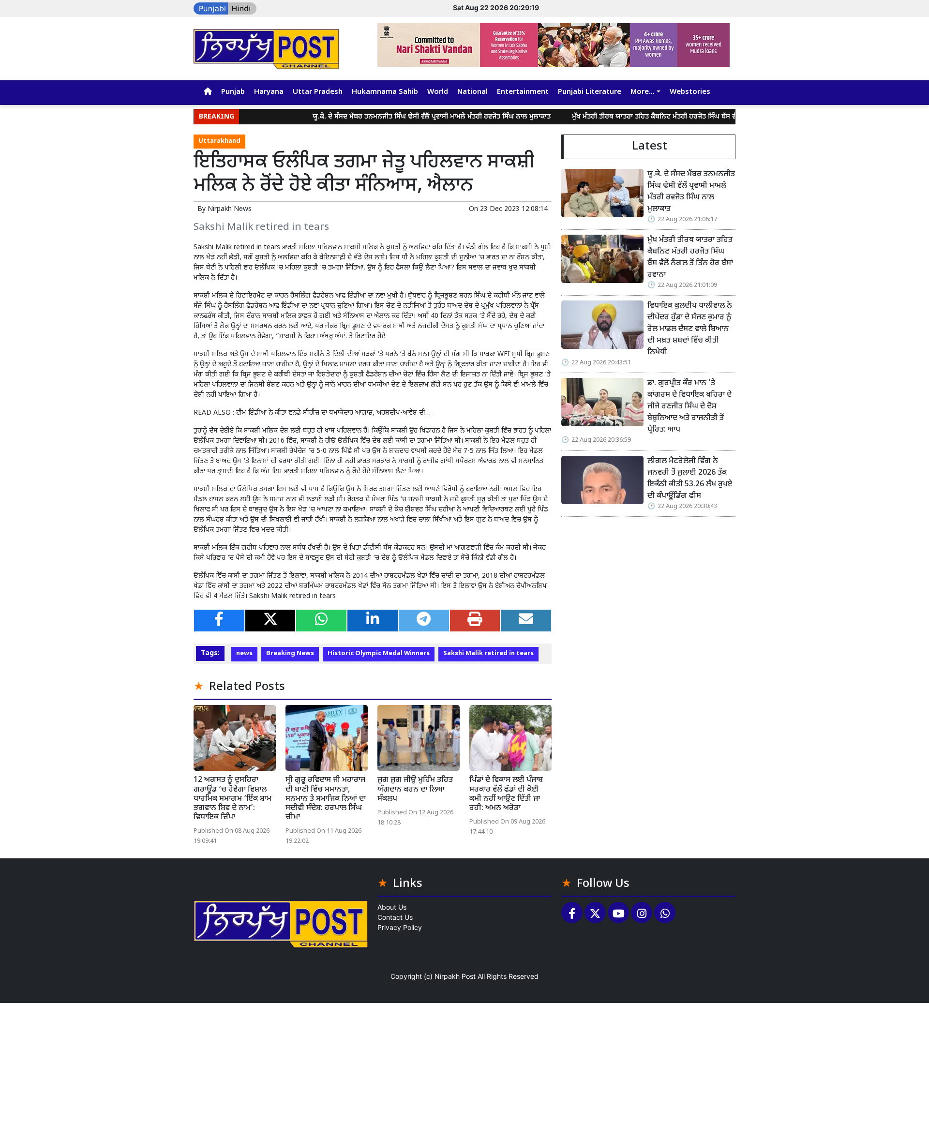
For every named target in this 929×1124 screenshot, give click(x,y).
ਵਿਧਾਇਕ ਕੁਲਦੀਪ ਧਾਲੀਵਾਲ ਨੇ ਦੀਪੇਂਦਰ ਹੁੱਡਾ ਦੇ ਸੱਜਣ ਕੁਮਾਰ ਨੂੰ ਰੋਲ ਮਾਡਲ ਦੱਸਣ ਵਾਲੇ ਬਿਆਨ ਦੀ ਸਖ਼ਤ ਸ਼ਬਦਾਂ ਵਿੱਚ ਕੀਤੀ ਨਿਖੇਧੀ (690, 329)
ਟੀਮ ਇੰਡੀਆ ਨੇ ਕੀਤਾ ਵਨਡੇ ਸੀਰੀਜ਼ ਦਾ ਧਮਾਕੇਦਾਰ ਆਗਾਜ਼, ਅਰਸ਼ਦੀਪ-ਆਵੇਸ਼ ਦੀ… (333, 413)
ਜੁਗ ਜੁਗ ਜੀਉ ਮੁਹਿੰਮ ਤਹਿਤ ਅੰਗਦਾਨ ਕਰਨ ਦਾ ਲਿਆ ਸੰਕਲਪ (415, 789)
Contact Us (395, 917)
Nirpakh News (230, 209)
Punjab (233, 92)
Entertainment (523, 92)
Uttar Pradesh (318, 92)
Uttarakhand (219, 141)
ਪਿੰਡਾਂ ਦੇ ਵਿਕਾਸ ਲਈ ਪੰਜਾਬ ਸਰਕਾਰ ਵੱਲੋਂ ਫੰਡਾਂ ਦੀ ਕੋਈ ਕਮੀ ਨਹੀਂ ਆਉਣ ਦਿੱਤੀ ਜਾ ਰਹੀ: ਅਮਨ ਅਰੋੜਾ (506, 794)
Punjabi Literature (589, 92)
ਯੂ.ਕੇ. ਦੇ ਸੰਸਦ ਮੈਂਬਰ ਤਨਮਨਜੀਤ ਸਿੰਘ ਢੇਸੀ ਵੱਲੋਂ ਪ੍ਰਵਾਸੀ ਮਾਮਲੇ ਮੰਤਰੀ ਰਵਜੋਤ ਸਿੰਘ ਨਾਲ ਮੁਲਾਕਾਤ (401, 116)
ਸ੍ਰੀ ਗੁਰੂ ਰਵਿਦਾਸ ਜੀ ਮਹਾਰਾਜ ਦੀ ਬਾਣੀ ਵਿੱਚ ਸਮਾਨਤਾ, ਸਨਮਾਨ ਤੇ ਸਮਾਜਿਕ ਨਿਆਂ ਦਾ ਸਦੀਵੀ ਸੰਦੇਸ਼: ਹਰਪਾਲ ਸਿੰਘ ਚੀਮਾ (325, 799)
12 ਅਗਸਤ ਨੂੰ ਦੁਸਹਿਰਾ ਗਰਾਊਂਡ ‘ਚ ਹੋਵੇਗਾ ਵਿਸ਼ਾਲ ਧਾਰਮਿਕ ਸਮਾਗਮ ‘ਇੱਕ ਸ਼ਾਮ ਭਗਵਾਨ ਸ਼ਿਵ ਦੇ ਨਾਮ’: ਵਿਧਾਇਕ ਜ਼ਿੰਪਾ (232, 799)
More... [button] (642, 92)
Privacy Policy (399, 927)
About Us (391, 907)
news (244, 654)
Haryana (269, 92)
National (472, 92)
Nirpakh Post (455, 976)
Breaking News (290, 654)
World (437, 92)
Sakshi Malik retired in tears (488, 654)
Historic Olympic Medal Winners (379, 654)
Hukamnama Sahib (385, 92)
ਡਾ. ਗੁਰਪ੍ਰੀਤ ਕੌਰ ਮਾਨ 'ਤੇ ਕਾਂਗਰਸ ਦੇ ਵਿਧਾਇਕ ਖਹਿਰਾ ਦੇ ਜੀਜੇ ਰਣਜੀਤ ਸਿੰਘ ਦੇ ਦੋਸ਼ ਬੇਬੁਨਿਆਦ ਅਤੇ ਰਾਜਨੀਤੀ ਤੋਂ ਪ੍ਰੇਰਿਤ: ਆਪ (689, 406)
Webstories (690, 92)
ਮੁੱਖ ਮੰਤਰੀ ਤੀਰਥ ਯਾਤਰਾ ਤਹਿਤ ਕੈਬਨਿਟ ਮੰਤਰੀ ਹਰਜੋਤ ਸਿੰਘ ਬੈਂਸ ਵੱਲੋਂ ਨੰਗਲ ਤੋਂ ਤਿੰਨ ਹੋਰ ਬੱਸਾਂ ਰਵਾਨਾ (664, 116)
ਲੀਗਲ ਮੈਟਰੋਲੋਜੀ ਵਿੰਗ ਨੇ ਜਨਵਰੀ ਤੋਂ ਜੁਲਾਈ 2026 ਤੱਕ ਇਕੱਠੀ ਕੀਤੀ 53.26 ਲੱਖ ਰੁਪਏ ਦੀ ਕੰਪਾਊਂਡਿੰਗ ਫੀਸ (689, 478)
